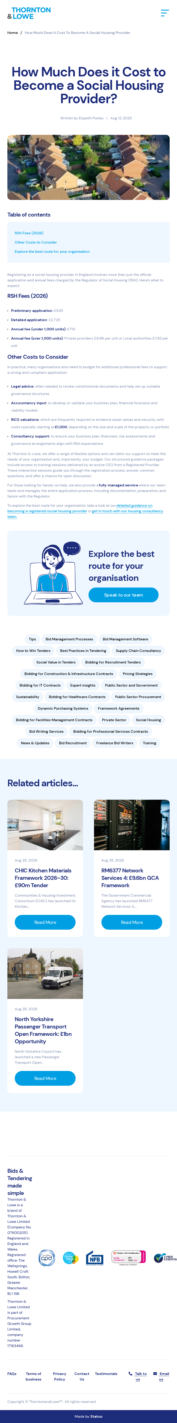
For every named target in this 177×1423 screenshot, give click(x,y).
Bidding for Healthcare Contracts (77, 696)
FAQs (11, 1373)
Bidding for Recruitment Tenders (113, 662)
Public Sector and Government (131, 685)
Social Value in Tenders (56, 662)
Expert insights (82, 685)
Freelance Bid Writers (114, 743)
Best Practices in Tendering (83, 650)
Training (149, 743)
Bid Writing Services (46, 731)
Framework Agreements (118, 708)
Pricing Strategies (138, 673)
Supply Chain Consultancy (138, 650)
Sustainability (27, 696)
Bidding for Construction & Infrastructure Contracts (68, 673)
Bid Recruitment (73, 743)
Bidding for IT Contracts (40, 685)
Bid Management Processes (69, 639)
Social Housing (148, 720)
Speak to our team (123, 595)
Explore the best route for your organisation (52, 251)
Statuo (96, 1416)
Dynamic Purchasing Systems (63, 708)
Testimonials (106, 1373)
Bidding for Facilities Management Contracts (54, 720)
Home (12, 32)
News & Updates (35, 743)
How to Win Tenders (33, 650)
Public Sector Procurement (138, 696)
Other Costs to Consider (36, 242)
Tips (32, 639)
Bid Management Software (125, 639)
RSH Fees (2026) (29, 233)
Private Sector (114, 720)
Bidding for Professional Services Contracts (110, 731)
